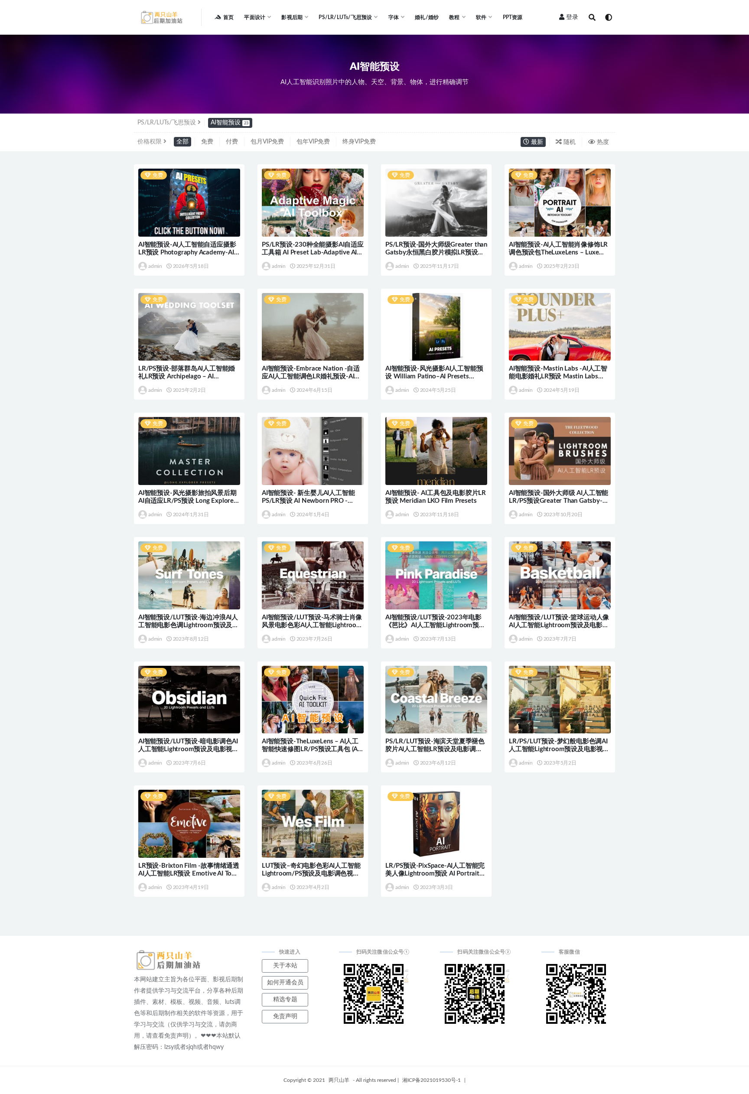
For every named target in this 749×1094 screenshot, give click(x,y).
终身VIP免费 (359, 142)
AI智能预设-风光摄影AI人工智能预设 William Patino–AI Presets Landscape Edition (434, 376)
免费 (207, 142)
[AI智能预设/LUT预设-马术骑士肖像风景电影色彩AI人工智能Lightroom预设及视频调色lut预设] (313, 575)
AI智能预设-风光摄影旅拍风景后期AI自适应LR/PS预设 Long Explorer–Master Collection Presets (189, 501)
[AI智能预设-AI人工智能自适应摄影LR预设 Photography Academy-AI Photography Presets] (189, 203)
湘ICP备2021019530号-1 (431, 1080)
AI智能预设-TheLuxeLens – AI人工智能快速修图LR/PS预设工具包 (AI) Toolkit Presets (311, 749)
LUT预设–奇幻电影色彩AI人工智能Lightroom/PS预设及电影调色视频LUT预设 (311, 874)
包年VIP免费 (313, 142)
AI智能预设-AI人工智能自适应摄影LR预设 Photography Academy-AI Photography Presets (187, 252)
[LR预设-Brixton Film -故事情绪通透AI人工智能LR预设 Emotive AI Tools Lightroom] (189, 824)
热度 (602, 142)
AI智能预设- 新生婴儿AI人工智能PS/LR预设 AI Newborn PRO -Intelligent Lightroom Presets (308, 501)
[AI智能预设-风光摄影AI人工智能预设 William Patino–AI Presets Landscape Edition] (436, 327)
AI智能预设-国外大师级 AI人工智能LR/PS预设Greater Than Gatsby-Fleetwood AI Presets (558, 501)
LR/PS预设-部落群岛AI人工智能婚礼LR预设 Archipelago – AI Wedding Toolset (186, 376)
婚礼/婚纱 (427, 17)
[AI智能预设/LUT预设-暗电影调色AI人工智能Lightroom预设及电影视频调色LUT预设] (189, 700)
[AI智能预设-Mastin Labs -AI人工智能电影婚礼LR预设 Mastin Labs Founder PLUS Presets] (560, 327)
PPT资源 (513, 17)
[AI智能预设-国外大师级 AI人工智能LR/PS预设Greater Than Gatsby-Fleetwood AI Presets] (560, 451)
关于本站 (285, 966)
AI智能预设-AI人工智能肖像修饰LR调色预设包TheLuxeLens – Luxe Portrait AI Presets (558, 252)
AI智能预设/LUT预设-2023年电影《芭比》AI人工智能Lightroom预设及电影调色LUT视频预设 (435, 625)
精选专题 (285, 999)
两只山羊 (339, 1080)
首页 (228, 17)
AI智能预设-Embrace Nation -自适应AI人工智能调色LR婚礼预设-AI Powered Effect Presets (311, 376)
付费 (232, 142)
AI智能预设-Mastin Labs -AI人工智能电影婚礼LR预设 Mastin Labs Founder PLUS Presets (558, 376)
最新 (536, 142)
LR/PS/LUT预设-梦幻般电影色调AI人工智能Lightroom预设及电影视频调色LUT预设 (559, 749)
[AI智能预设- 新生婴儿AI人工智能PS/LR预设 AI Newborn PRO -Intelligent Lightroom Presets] (313, 451)
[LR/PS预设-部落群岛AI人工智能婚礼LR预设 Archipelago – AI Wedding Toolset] (189, 327)
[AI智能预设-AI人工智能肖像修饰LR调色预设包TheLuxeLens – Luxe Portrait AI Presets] (560, 203)
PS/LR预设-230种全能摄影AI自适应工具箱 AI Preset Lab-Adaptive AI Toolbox (313, 252)
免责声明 (285, 1016)
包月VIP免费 (267, 142)
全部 (182, 142)
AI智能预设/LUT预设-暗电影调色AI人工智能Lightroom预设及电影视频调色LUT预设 (188, 749)
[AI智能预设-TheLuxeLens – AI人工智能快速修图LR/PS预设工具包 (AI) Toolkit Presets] (313, 700)
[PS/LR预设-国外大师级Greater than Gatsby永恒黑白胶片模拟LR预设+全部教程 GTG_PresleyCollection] (436, 203)
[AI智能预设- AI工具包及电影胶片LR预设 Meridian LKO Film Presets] (436, 451)
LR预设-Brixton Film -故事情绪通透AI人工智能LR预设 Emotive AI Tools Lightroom (189, 874)
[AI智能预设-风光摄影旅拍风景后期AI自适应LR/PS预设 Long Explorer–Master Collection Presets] (189, 451)
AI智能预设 (229, 123)
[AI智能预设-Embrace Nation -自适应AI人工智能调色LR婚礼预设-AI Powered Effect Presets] (313, 327)
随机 (569, 142)
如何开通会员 (285, 983)
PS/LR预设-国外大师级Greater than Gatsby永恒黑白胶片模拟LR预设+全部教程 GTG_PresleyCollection (436, 252)
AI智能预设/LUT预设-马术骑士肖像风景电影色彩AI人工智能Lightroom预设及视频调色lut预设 (312, 625)
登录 (572, 17)
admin (155, 266)
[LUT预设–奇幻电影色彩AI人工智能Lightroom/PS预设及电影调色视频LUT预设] (313, 824)
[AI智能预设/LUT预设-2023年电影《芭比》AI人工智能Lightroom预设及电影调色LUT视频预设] (436, 575)
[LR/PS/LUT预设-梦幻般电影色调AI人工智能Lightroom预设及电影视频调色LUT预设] (560, 700)
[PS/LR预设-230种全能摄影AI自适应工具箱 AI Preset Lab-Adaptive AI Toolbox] (313, 203)
